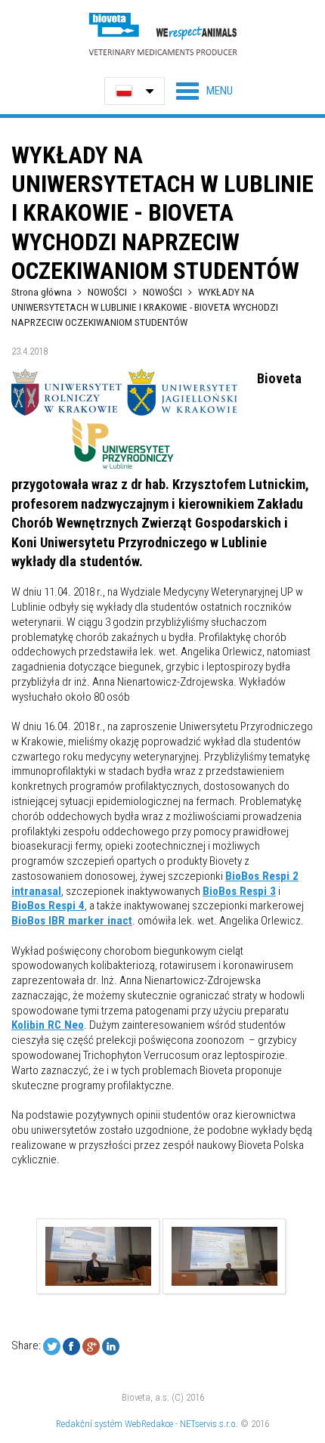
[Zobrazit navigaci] (204, 90)
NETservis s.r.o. (209, 1423)
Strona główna (41, 292)
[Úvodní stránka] (162, 33)
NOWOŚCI (108, 292)
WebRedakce (149, 1423)
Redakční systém (89, 1423)
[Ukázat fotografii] (98, 1256)
